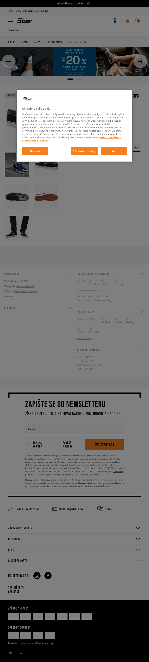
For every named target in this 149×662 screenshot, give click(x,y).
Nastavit (35, 151)
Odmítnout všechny (84, 151)
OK (113, 151)
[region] (74, 126)
